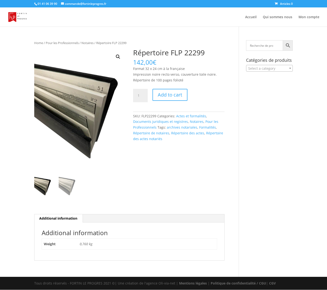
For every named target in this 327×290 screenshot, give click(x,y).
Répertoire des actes (187, 133)
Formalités (207, 127)
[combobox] (269, 68)
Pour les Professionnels (62, 43)
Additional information (58, 218)
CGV (272, 283)
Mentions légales (193, 283)
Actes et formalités (191, 116)
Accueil (251, 17)
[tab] (58, 218)
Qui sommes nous (277, 17)
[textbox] (269, 68)
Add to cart (170, 94)
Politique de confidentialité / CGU (238, 283)
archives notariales (182, 127)
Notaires (87, 43)
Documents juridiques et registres (160, 121)
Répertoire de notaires (151, 133)
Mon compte (309, 17)
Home (38, 43)
